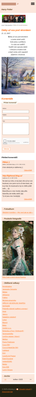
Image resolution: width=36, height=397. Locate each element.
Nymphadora (7, 286)
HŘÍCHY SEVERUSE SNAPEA (13, 303)
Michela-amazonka (9, 300)
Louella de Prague (9, 356)
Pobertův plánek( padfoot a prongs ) (15, 309)
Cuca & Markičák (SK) (10, 347)
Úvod (3, 25)
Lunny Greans (7, 370)
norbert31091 (7, 361)
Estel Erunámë (7, 359)
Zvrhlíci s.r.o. (6, 328)
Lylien (4, 320)
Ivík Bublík (6, 306)
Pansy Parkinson (8, 342)
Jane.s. (5, 314)
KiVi (4, 353)
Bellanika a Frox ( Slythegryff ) (13, 331)
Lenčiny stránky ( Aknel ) (11, 336)
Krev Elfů (5, 367)
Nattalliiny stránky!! (9, 317)
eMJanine (6, 295)
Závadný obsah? (25, 389)
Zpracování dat (7, 392)
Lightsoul (5, 350)
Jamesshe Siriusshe (9, 289)
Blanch (5, 322)
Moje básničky (8, 25)
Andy (4, 311)
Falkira (4, 297)
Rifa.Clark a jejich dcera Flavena (14, 277)
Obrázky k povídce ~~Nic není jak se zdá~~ (17, 212)
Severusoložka (7, 334)
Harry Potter (6, 9)
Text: (3, 121)
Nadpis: (4, 114)
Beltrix (4, 364)
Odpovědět (28, 170)
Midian (4, 292)
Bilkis (4, 325)
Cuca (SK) (6, 345)
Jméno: (4, 108)
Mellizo (5, 339)
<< (5, 379)
